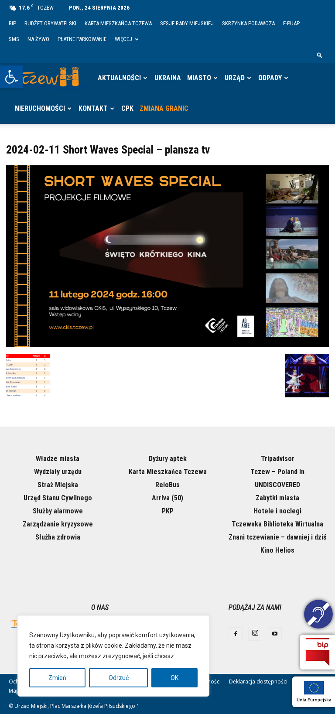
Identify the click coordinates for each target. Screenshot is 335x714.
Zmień (57, 677)
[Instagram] (255, 634)
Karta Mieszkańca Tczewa (118, 23)
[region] (113, 656)
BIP (12, 23)
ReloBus (167, 485)
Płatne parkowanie (82, 39)
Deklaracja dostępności (258, 681)
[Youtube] (275, 634)
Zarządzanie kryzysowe (58, 524)
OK (174, 677)
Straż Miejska (58, 485)
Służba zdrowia (57, 537)
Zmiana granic (164, 108)
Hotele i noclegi (277, 511)
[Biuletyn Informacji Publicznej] (317, 652)
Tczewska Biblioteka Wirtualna (277, 524)
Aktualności (119, 78)
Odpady (270, 78)
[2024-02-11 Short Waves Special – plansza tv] (167, 344)
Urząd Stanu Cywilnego (58, 498)
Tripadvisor (277, 458)
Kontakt (93, 108)
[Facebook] (236, 634)
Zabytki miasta (277, 498)
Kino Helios (277, 550)
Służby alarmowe (58, 511)
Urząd (235, 78)
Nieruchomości (40, 108)
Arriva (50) (167, 498)
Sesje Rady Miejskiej (187, 23)
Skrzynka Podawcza (248, 23)
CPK (127, 108)
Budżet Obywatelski (50, 23)
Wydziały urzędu (58, 472)
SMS (14, 39)
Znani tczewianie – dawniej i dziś (277, 537)
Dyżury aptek (168, 458)
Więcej (123, 39)
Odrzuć (119, 677)
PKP (168, 511)
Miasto (199, 78)
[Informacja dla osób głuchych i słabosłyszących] (318, 615)
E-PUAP (291, 23)
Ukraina (167, 78)
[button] (11, 76)
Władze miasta (57, 458)
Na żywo (38, 39)
